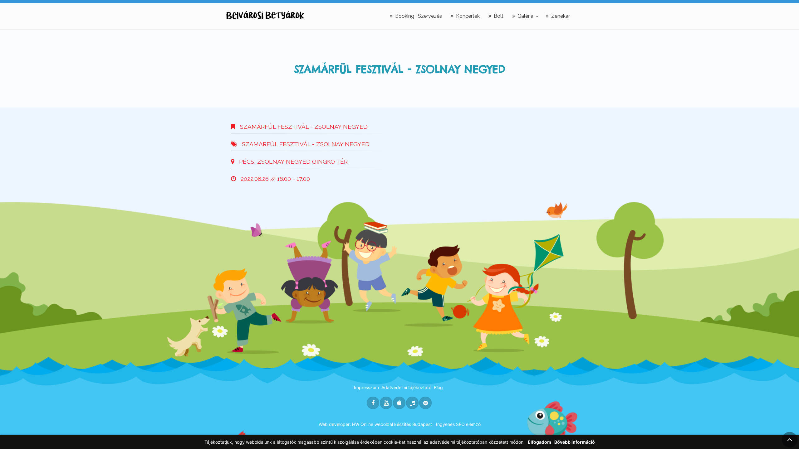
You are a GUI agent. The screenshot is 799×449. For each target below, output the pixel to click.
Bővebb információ (574, 442)
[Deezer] (412, 403)
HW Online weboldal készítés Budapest (392, 424)
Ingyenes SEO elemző (458, 424)
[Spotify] (425, 403)
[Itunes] (399, 403)
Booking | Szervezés (418, 16)
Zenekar (560, 16)
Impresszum (366, 387)
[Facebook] (373, 403)
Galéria (525, 16)
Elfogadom (539, 442)
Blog (438, 387)
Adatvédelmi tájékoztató (406, 387)
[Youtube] (386, 403)
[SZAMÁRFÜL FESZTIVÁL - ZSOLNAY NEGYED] (265, 15)
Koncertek (468, 16)
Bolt (498, 16)
